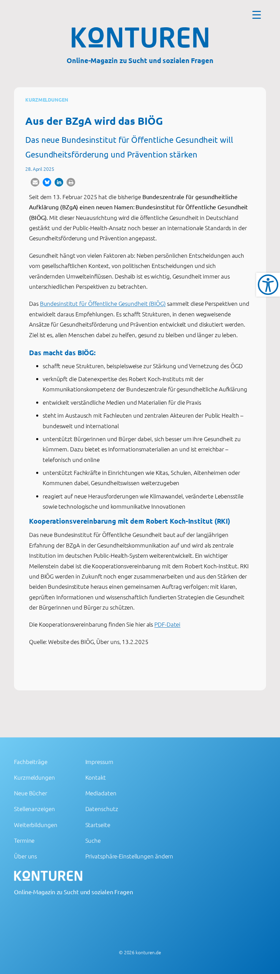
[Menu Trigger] (256, 14)
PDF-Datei (167, 624)
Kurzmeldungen (46, 99)
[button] (35, 182)
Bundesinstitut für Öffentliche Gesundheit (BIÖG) (103, 303)
